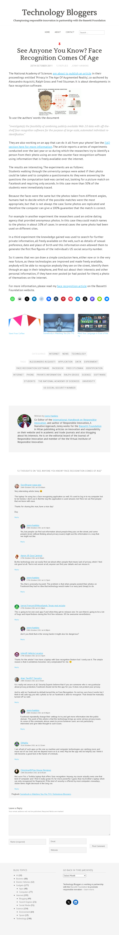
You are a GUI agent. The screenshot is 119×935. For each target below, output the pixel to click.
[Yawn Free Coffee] (24, 323)
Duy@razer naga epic (31, 484)
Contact (70, 32)
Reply (17, 517)
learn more (89, 889)
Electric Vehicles (23, 882)
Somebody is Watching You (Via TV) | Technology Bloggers (45, 794)
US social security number (60, 388)
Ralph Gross (71, 375)
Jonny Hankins (80, 66)
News (66, 354)
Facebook (58, 368)
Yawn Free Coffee (17, 333)
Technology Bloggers (59, 12)
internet (18, 375)
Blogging (23, 898)
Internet (54, 354)
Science (19, 908)
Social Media (24, 905)
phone (30, 375)
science (86, 375)
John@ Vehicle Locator (32, 653)
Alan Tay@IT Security (31, 678)
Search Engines (25, 902)
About (58, 32)
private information (49, 375)
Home (47, 32)
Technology (79, 354)
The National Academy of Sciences (59, 381)
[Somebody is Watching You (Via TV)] (59, 323)
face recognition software (33, 368)
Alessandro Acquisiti (42, 362)
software (100, 375)
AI (17, 875)
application (65, 362)
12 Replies (62, 66)
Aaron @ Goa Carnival (31, 555)
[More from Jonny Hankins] (24, 427)
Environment (24, 912)
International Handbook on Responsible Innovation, (65, 421)
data (78, 362)
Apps (21, 888)
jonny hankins (33, 525)
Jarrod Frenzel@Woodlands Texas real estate (43, 605)
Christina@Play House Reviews (36, 770)
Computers (24, 892)
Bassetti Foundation (90, 426)
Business (20, 878)
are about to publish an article (72, 73)
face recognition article (72, 286)
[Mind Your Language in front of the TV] (93, 323)
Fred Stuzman (74, 368)
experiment (91, 362)
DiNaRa (24, 742)
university (88, 381)
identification (94, 368)
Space (22, 915)
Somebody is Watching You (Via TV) (58, 333)
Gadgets (20, 885)
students (29, 381)
